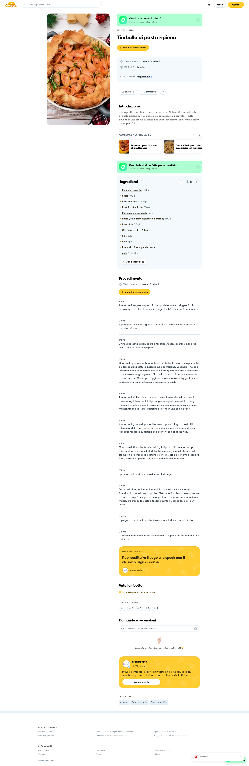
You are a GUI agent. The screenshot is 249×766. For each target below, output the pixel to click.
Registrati (236, 4)
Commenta (150, 91)
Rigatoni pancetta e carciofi (165, 731)
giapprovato (143, 76)
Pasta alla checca (45, 731)
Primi (131, 30)
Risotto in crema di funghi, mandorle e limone (114, 731)
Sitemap (41, 754)
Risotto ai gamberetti (46, 735)
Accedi (220, 4)
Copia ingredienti (135, 261)
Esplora (99, 754)
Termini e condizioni (162, 750)
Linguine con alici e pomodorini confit (111, 735)
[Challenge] (209, 4)
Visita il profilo (141, 682)
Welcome (157, 754)
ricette (121, 30)
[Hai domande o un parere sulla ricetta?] (156, 628)
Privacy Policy (43, 750)
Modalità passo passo (134, 47)
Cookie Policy (101, 750)
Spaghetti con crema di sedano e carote (170, 735)
